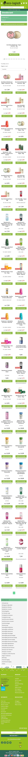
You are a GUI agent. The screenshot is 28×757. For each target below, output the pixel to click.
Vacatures (3, 711)
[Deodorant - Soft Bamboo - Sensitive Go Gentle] (7, 146)
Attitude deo (5, 603)
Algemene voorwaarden (4, 717)
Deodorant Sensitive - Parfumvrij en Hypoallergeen (21, 472)
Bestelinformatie (5, 703)
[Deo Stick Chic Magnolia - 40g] (21, 170)
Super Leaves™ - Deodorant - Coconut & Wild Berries (7, 422)
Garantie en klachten (6, 715)
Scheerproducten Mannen (8, 647)
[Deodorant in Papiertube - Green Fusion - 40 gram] (21, 217)
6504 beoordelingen (14, 754)
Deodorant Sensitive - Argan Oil (7, 446)
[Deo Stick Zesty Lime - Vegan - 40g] (21, 146)
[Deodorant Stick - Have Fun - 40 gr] (7, 266)
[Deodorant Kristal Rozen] (21, 568)
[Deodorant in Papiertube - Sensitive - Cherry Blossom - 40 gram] (21, 515)
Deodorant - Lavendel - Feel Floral (21, 297)
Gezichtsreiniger (6, 623)
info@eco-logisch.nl (4, 682)
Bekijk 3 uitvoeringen (7, 234)
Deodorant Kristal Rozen (21, 574)
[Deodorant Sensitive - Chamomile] (7, 465)
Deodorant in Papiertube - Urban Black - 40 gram (21, 372)
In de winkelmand (14, 54)
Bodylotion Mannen (6, 607)
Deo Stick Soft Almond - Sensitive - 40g (21, 82)
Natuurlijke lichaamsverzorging (9, 641)
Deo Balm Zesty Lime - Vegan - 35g (7, 396)
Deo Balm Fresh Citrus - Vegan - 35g (7, 176)
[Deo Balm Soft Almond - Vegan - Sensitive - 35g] (14, 35)
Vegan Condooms (6, 655)
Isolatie (17, 678)
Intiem (3, 663)
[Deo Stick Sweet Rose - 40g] (7, 193)
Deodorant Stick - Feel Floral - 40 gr (7, 346)
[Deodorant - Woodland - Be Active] (7, 241)
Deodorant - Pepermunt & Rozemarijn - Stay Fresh (21, 323)
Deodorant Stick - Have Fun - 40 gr (7, 272)
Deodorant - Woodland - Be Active (7, 247)
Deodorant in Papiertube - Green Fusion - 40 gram (21, 224)
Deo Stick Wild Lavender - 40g (21, 106)
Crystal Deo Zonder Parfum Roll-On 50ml (21, 346)
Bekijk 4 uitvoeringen (7, 92)
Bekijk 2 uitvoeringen (21, 209)
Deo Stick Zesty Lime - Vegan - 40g (21, 152)
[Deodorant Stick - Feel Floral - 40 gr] (7, 340)
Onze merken (18, 691)
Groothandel (4, 708)
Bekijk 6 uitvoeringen (21, 92)
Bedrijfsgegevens (5, 722)
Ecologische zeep (6, 617)
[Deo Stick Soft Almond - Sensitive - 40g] (21, 76)
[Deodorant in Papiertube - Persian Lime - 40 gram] (21, 241)
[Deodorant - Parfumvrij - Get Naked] (7, 123)
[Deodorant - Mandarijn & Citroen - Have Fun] (7, 315)
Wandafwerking (19, 684)
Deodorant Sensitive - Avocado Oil (21, 446)
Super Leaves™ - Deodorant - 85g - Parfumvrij (21, 422)
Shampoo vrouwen (6, 651)
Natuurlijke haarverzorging (8, 639)
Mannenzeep (5, 625)
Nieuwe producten (19, 692)
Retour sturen (4, 704)
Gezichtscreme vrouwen (8, 621)
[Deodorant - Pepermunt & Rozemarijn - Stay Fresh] (21, 315)
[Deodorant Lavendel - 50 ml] (7, 365)
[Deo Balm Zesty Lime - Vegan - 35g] (7, 390)
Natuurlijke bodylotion (7, 627)
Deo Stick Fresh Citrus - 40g (7, 106)
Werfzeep (4, 657)
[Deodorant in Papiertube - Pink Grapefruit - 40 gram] (7, 515)
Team (2, 723)
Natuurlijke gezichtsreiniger (8, 635)
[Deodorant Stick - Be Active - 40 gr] (21, 390)
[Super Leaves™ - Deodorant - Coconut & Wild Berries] (7, 415)
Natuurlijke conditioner (7, 629)
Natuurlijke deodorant (7, 631)
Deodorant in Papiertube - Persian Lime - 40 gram (21, 248)
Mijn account (18, 704)
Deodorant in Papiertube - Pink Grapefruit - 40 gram (7, 522)
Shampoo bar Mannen (7, 649)
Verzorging (18, 689)
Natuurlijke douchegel (7, 633)
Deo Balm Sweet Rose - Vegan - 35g (21, 129)
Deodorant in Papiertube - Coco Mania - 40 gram (21, 273)
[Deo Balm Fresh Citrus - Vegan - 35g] (7, 170)
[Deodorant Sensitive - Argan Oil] (7, 440)
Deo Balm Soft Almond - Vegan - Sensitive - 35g (14, 45)
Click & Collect (4, 706)
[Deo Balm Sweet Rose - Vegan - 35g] (21, 123)
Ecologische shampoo (7, 615)
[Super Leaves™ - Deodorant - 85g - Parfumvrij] (21, 415)
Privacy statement (5, 720)
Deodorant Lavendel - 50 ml (7, 371)
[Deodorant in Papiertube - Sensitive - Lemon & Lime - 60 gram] (7, 542)
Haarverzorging (6, 659)
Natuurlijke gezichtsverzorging (9, 637)
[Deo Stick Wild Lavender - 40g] (21, 100)
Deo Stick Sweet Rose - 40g (7, 199)
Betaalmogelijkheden (6, 713)
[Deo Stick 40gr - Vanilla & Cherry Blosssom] (7, 291)
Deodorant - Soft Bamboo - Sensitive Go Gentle (7, 153)
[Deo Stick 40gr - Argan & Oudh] (21, 193)
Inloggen (17, 701)
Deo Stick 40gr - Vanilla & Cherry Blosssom (7, 297)
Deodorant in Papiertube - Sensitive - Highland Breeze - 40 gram (7, 224)
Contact (3, 710)
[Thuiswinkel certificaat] (5, 685)
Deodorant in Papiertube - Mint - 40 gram (21, 497)
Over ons (3, 701)
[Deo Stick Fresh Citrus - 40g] (7, 100)
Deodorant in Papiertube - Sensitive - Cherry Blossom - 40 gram (21, 523)
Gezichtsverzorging (6, 661)
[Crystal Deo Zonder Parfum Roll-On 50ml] (21, 340)
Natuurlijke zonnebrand (7, 645)
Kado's (16, 685)
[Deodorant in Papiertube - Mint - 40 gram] (21, 490)
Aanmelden (18, 703)
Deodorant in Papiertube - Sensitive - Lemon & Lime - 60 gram (7, 549)
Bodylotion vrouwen (7, 609)
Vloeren (17, 682)
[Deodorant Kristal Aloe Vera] (7, 568)
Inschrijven (13, 735)
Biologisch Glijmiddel (7, 605)
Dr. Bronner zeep (6, 613)
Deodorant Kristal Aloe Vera (7, 574)
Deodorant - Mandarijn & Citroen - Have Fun (7, 321)
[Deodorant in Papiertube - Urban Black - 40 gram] (21, 365)
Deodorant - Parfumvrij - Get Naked (7, 129)
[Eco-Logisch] (12, 2)
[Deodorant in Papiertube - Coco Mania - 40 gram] (21, 266)
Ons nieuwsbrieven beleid (14, 739)
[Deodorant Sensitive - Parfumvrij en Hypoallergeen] (21, 465)
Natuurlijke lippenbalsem (8, 643)
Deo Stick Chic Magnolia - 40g (21, 176)
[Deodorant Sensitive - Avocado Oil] (21, 440)
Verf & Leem (18, 680)
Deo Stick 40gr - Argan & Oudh (21, 199)
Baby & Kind (18, 687)
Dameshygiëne (5, 611)
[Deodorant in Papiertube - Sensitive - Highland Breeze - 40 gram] (7, 217)
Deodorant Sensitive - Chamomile (7, 471)
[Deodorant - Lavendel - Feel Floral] (21, 291)
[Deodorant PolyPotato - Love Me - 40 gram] (21, 542)
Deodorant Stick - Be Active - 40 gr (21, 396)
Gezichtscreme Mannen (7, 619)
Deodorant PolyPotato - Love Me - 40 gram (21, 548)
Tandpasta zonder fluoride (8, 653)
